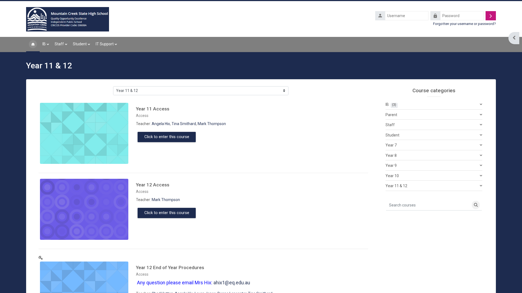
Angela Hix (161, 124)
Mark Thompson (212, 124)
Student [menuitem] (80, 44)
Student (392, 135)
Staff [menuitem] (59, 44)
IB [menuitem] (44, 44)
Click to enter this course (166, 136)
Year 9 (391, 165)
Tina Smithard (184, 124)
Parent (391, 115)
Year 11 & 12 (396, 186)
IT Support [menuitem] (105, 44)
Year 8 (391, 155)
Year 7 (391, 145)
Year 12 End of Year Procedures (170, 267)
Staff (390, 125)
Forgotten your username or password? (464, 23)
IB (387, 104)
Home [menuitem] (33, 44)
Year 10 (392, 176)
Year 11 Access (152, 109)
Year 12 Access (152, 184)
